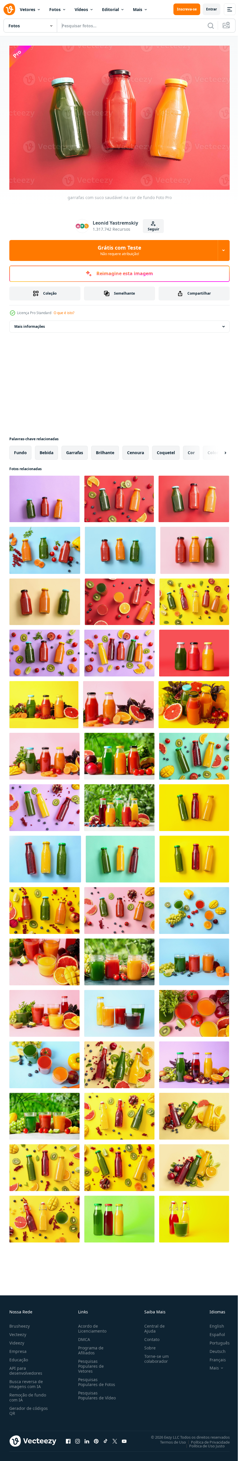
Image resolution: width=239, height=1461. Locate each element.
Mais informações (29, 323)
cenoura (135, 449)
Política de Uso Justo (202, 1443)
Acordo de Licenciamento (91, 1325)
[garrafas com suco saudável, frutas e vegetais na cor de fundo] (119, 496)
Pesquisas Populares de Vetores (90, 1363)
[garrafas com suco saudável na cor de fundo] (44, 496)
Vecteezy (17, 1331)
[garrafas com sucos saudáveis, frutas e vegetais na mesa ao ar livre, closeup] (119, 753)
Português (215, 1340)
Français (213, 1357)
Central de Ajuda (152, 1325)
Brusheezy (19, 1323)
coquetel (166, 449)
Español (213, 1331)
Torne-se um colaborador (154, 1356)
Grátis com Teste (119, 250)
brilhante (105, 449)
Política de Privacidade (206, 1439)
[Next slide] (216, 450)
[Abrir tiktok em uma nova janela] (105, 1438)
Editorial (110, 9)
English (212, 1323)
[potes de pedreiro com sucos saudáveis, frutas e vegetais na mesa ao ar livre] (119, 959)
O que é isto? (64, 312)
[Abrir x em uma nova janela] (115, 1438)
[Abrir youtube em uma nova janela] (124, 1438)
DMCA (83, 1336)
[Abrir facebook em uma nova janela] (68, 1438)
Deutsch (213, 1348)
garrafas (74, 449)
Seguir (153, 229)
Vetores (27, 9)
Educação (18, 1357)
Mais (137, 9)
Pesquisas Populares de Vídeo (90, 1395)
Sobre (147, 1345)
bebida (46, 449)
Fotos (55, 9)
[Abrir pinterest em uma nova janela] (96, 1438)
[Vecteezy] (9, 9)
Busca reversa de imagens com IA (26, 1381)
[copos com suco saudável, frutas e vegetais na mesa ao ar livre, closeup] (44, 1113)
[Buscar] (210, 25)
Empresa (18, 1348)
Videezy (16, 1340)
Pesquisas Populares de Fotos (95, 1379)
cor (191, 449)
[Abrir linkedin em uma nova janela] (87, 1438)
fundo (20, 449)
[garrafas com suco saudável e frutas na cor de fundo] (44, 804)
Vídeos (81, 9)
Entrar (211, 9)
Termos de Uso (169, 1439)
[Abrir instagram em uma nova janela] (77, 1438)
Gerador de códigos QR (28, 1408)
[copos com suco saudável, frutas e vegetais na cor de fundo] (194, 907)
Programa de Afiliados (89, 1347)
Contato (149, 1336)
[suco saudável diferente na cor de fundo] (194, 650)
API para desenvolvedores (25, 1367)
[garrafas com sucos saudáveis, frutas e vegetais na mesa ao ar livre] (119, 804)
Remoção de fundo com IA (27, 1394)
